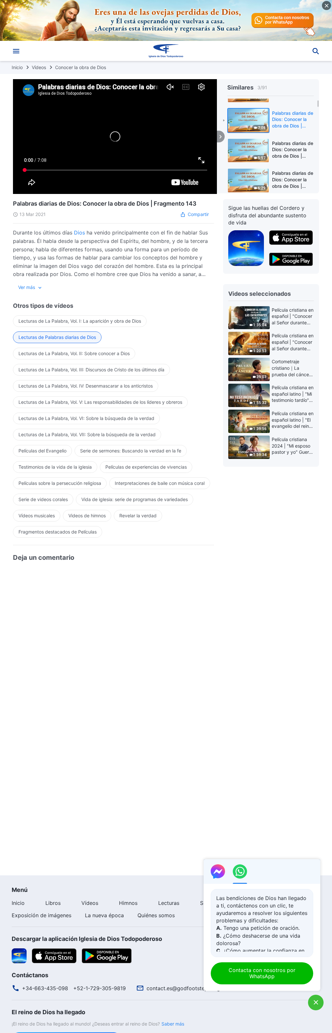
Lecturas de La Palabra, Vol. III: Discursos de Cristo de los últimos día (91, 369)
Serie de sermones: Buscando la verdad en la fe (130, 450)
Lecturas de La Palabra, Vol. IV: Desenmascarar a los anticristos (85, 386)
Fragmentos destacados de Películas (57, 532)
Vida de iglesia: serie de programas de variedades (134, 499)
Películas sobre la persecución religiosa (59, 483)
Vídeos (39, 67)
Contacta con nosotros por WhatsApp (262, 973)
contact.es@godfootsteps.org (183, 988)
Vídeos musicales (36, 515)
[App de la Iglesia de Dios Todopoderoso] (246, 247)
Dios (79, 232)
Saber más (172, 1024)
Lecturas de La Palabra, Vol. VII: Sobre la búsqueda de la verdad (87, 434)
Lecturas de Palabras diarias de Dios (57, 337)
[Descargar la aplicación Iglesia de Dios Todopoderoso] (19, 955)
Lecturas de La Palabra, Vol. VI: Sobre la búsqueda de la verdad (86, 418)
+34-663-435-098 (45, 988)
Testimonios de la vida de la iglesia (55, 467)
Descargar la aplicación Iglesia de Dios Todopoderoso (87, 938)
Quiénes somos (156, 915)
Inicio (17, 67)
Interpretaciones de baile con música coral (160, 483)
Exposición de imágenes (41, 915)
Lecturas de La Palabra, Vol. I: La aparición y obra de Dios (79, 321)
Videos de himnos (87, 515)
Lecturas (168, 903)
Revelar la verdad (138, 515)
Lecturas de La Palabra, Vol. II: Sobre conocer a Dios (74, 353)
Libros (53, 903)
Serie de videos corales (43, 499)
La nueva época (104, 915)
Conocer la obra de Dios (80, 67)
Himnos (128, 903)
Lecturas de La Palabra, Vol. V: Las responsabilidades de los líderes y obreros (100, 402)
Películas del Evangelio (42, 450)
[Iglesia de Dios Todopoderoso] (166, 51)
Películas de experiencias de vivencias (146, 467)
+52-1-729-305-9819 (99, 988)
